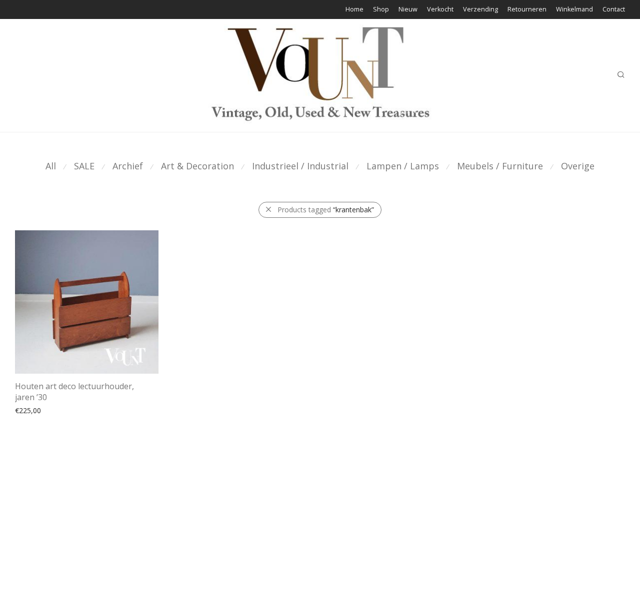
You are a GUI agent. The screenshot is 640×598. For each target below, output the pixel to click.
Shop (381, 9)
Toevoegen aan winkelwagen (57, 410)
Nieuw (408, 9)
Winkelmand (574, 9)
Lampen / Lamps (402, 166)
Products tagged (326, 209)
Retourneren (527, 9)
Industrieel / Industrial (300, 166)
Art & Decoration (197, 166)
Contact (613, 9)
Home (355, 9)
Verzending (480, 9)
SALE (84, 166)
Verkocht (440, 9)
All (51, 166)
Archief (127, 166)
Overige (577, 166)
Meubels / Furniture (500, 166)
